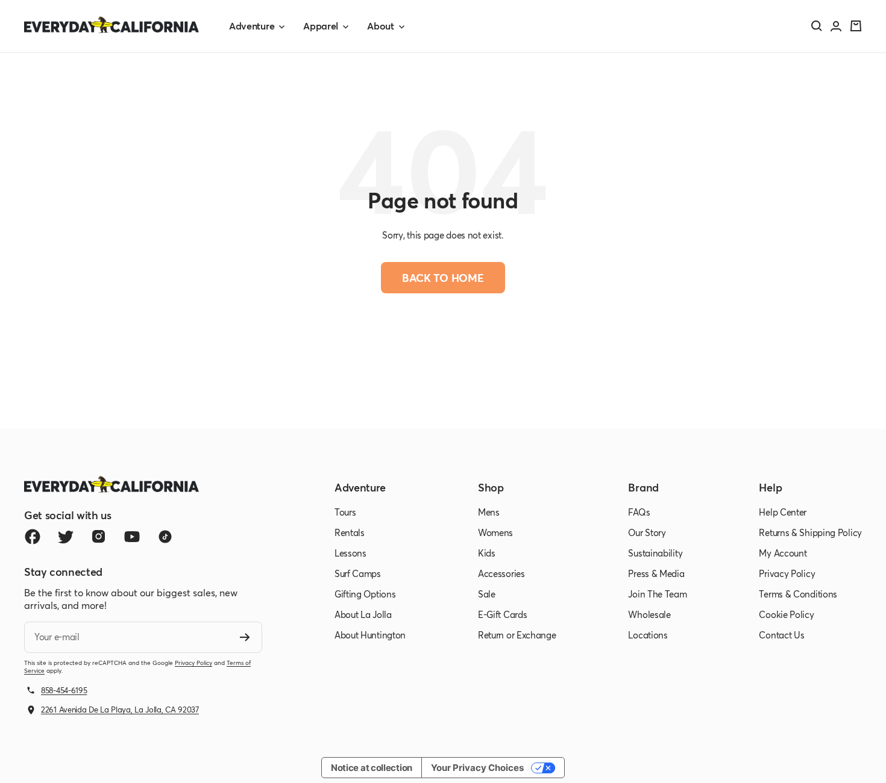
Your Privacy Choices (477, 767)
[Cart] (856, 25)
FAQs (639, 512)
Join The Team (657, 594)
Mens (489, 512)
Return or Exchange (517, 635)
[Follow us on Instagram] (98, 537)
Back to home (443, 277)
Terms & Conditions (798, 594)
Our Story (646, 532)
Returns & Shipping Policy (810, 532)
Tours (345, 512)
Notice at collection (371, 767)
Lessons (350, 553)
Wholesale (649, 614)
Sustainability (655, 553)
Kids (486, 553)
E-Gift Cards (502, 614)
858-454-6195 (64, 690)
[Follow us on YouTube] (131, 537)
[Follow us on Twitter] (65, 537)
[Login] (836, 26)
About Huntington (370, 635)
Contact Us (781, 635)
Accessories (501, 573)
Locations (647, 635)
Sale (486, 594)
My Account (782, 553)
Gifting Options (365, 594)
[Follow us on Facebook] (32, 537)
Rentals (350, 532)
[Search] (816, 25)
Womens (495, 532)
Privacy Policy (193, 663)
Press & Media (656, 573)
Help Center (782, 512)
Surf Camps (358, 573)
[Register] (245, 637)
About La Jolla (363, 614)
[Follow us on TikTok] (164, 537)
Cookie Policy (786, 614)
